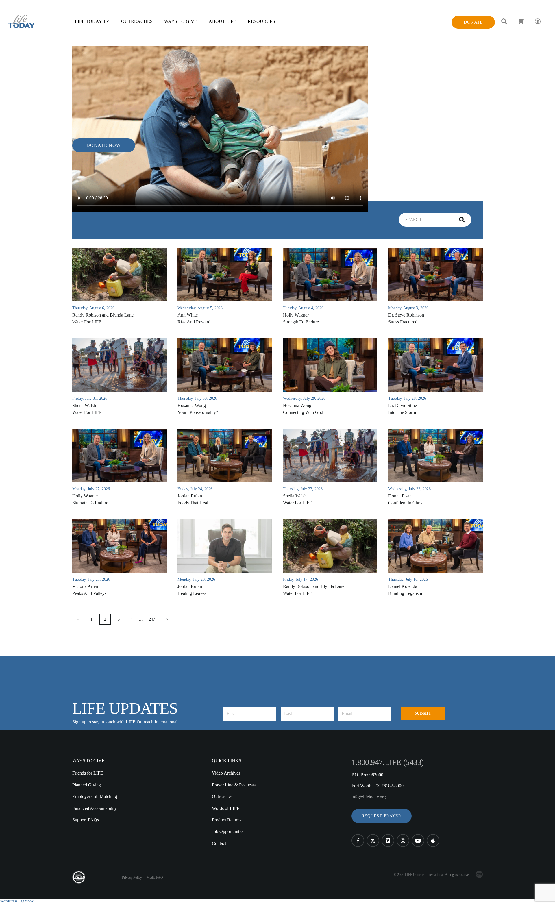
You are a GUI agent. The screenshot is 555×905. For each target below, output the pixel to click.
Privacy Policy (132, 878)
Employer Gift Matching (94, 796)
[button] (382, 816)
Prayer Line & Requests (234, 784)
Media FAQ (155, 878)
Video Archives (226, 773)
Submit (423, 713)
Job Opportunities (228, 831)
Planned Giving (86, 784)
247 (152, 619)
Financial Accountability (94, 808)
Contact (219, 843)
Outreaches (222, 796)
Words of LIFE (226, 808)
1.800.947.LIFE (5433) (388, 762)
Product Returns (226, 819)
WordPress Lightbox (17, 901)
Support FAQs (85, 819)
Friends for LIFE (87, 773)
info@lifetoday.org (369, 796)
